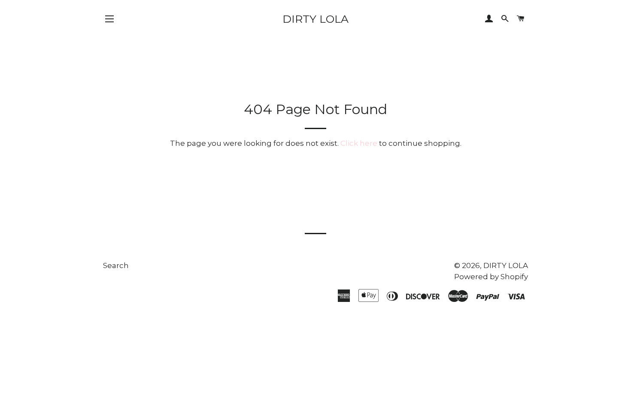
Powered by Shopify (491, 276)
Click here (358, 143)
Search (116, 265)
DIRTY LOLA (315, 18)
